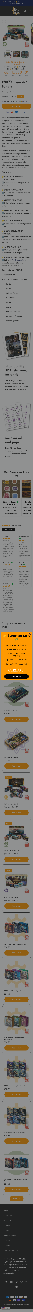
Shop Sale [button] (16, 676)
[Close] (30, 634)
